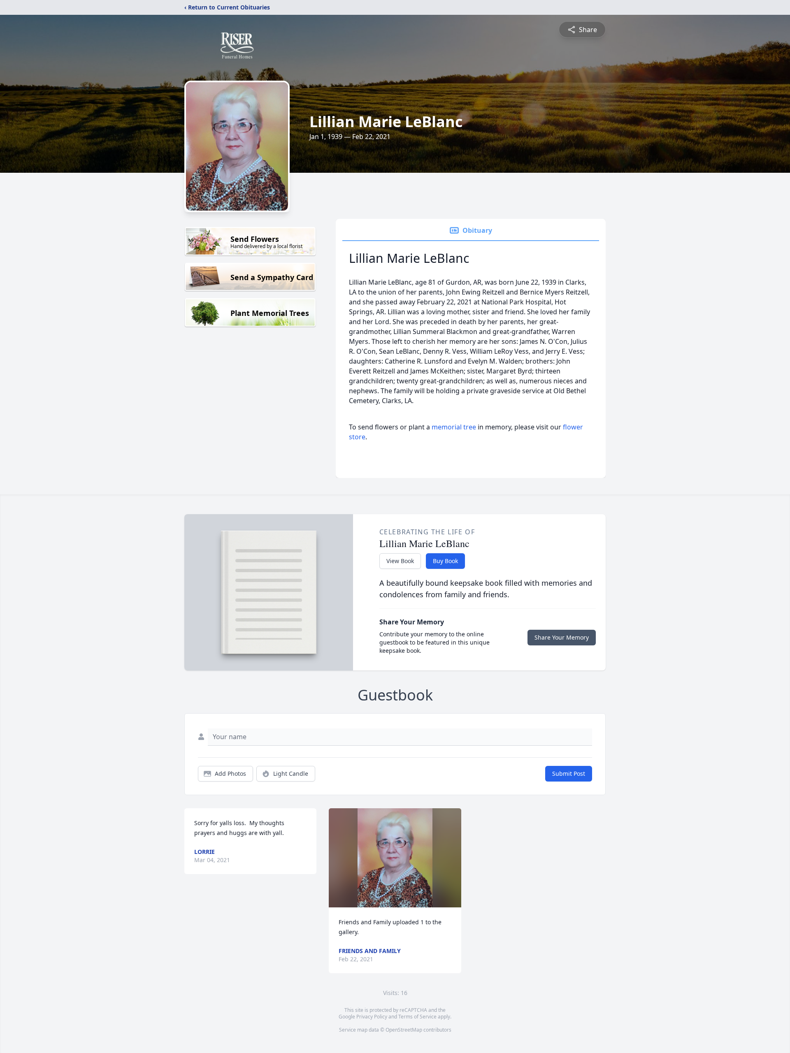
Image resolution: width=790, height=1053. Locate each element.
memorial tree (454, 426)
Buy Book (445, 561)
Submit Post (568, 773)
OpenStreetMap (404, 1029)
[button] (395, 857)
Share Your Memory (561, 637)
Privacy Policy (371, 1016)
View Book (400, 561)
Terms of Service (417, 1016)
